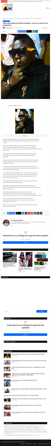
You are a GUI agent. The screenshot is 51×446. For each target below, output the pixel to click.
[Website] (12, 225)
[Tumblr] (26, 213)
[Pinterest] (29, 213)
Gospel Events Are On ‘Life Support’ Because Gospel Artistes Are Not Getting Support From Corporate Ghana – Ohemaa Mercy (28, 374)
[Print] (41, 213)
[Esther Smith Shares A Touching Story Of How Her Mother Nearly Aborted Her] (7, 356)
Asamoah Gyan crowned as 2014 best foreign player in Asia (24, 380)
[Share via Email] (36, 31)
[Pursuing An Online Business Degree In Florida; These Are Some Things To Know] (7, 400)
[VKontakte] (35, 213)
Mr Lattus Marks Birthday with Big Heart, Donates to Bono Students (18, 435)
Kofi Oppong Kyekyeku (9, 27)
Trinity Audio (15, 105)
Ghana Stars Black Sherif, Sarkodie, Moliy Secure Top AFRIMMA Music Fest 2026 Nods (22, 428)
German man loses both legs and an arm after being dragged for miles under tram (9, 265)
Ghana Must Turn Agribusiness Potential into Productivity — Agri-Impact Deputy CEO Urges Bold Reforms (26, 431)
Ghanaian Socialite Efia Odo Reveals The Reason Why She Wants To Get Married (29, 360)
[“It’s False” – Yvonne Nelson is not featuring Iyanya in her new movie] (25, 259)
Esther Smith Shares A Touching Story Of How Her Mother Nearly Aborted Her (28, 354)
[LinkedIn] (33, 31)
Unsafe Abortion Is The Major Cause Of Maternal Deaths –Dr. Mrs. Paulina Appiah (21, 395)
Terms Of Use (47, 443)
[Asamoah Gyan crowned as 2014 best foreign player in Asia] (7, 383)
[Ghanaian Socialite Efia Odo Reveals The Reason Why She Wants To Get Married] (7, 362)
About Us (22, 443)
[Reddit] (32, 213)
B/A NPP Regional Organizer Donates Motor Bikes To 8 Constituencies (26, 405)
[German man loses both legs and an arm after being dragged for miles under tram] (10, 257)
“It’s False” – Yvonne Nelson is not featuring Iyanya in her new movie (25, 269)
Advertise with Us (28, 443)
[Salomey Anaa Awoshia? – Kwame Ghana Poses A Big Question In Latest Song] (7, 414)
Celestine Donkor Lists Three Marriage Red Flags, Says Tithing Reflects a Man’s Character (23, 429)
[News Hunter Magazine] (7, 8)
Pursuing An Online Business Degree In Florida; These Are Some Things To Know (29, 398)
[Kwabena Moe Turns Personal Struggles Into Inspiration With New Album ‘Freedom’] (7, 390)
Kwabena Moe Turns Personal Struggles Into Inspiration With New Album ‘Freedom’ (29, 389)
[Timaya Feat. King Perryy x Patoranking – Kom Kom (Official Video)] (41, 259)
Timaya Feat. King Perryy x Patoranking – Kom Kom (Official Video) (40, 268)
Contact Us (35, 443)
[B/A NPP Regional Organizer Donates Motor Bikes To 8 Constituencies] (7, 407)
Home (5, 18)
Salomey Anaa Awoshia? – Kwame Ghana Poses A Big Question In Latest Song (28, 412)
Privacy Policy (41, 443)
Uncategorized (10, 18)
